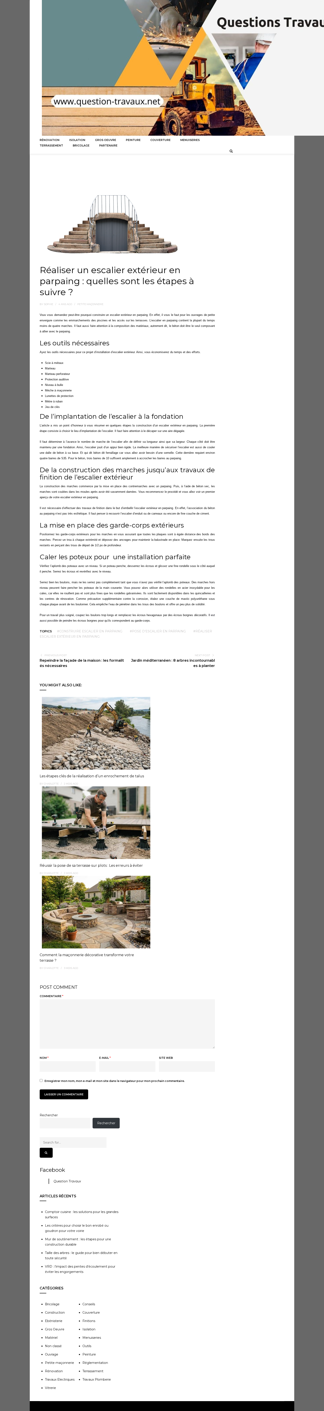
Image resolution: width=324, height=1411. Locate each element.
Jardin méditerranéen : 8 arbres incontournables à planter (173, 663)
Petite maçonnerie (90, 304)
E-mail (105, 1057)
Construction (55, 1313)
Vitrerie (50, 1388)
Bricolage (81, 145)
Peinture (133, 140)
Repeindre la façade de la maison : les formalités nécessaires (82, 663)
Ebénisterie (53, 1321)
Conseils (88, 1304)
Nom (44, 1057)
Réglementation (95, 1363)
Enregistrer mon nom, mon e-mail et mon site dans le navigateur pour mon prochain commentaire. (115, 1081)
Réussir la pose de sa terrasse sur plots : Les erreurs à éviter (91, 865)
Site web (166, 1057)
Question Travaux (67, 1181)
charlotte (51, 783)
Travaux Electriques (59, 1379)
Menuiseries (190, 140)
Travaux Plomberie (96, 1379)
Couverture (160, 140)
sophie (48, 304)
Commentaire (51, 996)
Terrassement (51, 145)
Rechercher (49, 1115)
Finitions (88, 1321)
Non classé (53, 1346)
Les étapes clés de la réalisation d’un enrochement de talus (92, 776)
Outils (86, 1346)
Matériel (51, 1338)
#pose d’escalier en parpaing (158, 631)
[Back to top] (319, 1406)
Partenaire (108, 145)
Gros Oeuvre (105, 140)
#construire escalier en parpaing (89, 631)
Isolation (77, 140)
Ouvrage (51, 1354)
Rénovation (50, 140)
